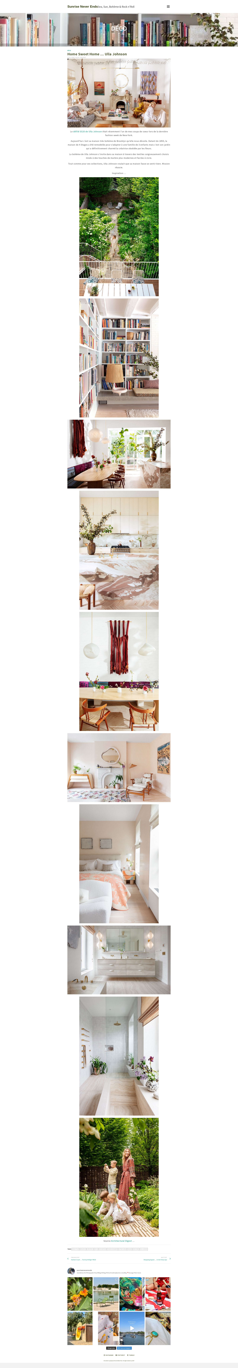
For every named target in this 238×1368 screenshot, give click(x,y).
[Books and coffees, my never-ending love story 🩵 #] (158, 1328)
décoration (102, 1249)
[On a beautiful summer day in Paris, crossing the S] (132, 1328)
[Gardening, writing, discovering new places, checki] (80, 1294)
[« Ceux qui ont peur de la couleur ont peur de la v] (132, 1294)
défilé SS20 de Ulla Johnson (87, 131)
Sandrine (83, 57)
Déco (69, 50)
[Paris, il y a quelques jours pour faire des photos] (106, 1294)
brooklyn (83, 1249)
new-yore (136, 1249)
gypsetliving (122, 1249)
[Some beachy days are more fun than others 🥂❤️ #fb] (158, 1294)
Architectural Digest (121, 1240)
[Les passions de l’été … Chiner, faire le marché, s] (106, 1328)
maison (130, 1249)
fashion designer (112, 1249)
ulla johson (143, 1249)
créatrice (90, 1249)
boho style (75, 1249)
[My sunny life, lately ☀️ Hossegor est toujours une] (80, 1328)
